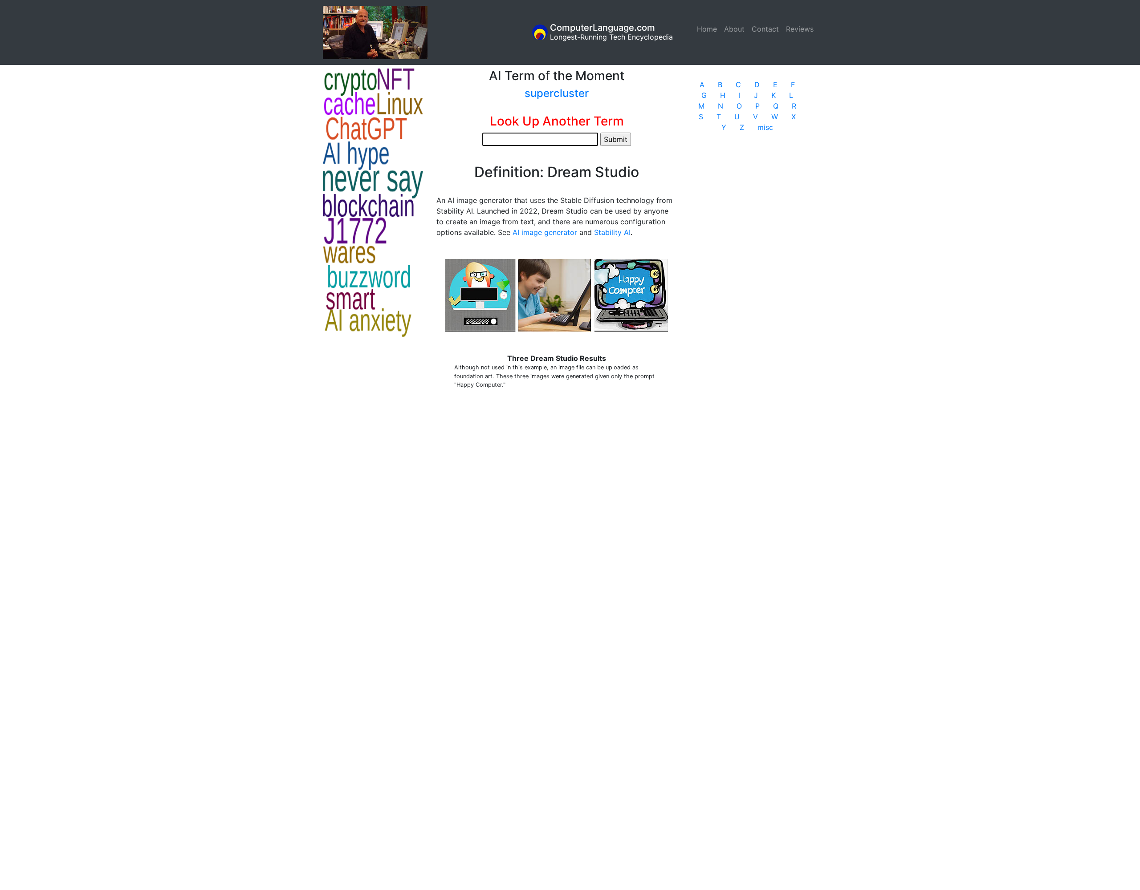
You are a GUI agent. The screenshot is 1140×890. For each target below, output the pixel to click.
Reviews (800, 28)
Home (709, 28)
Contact (765, 28)
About (734, 28)
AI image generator (545, 232)
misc (765, 127)
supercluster (557, 93)
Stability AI (612, 232)
